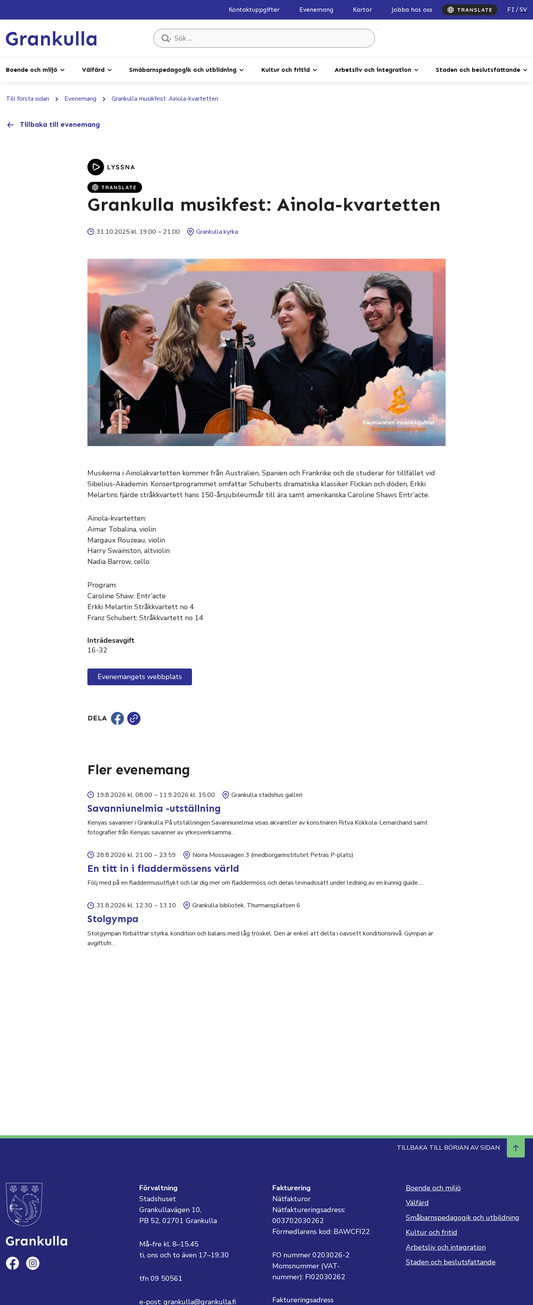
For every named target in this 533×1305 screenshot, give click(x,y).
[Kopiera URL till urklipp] (134, 718)
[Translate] (469, 9)
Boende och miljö (31, 69)
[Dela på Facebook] (117, 718)
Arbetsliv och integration (372, 69)
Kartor (362, 9)
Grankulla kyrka (217, 232)
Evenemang (316, 9)
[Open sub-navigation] (62, 69)
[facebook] (12, 1263)
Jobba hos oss (412, 9)
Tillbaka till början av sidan (448, 1147)
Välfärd (93, 69)
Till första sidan (27, 98)
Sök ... (377, 29)
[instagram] (32, 1263)
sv (523, 9)
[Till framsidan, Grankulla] (51, 38)
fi (511, 9)
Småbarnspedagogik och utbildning (182, 69)
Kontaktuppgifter (254, 9)
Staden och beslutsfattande (478, 69)
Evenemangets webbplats (140, 676)
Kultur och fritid (285, 69)
